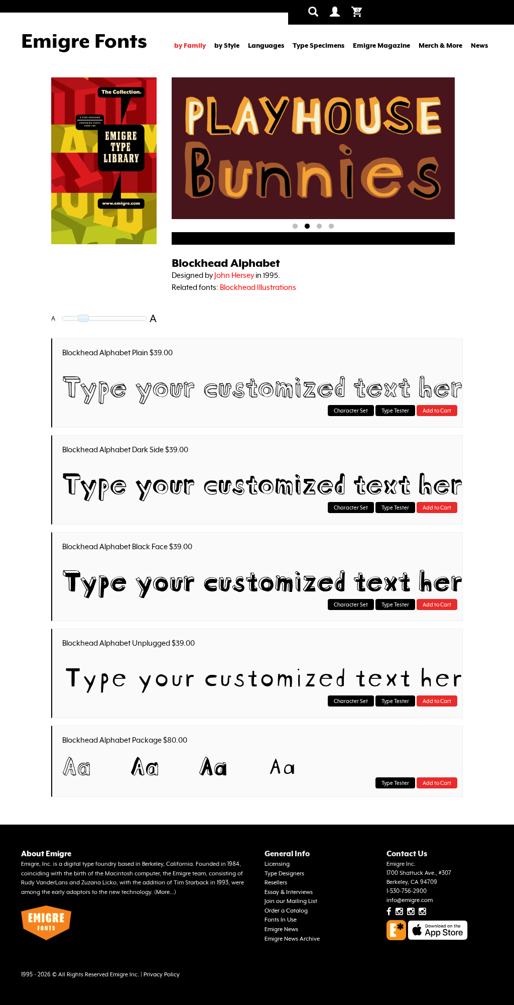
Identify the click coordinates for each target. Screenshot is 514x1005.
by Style (226, 45)
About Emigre (46, 853)
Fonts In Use (281, 920)
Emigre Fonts (84, 41)
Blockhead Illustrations (258, 287)
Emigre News (281, 929)
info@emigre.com (410, 900)
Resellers (276, 882)
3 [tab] (319, 227)
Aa (76, 763)
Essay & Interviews (289, 892)
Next (446, 150)
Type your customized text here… (259, 384)
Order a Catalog (286, 911)
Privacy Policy (162, 974)
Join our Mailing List (291, 901)
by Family (190, 45)
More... (165, 892)
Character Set (351, 411)
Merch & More (440, 45)
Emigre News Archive (292, 939)
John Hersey (234, 275)
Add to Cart (437, 411)
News (479, 45)
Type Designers (284, 873)
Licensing (277, 864)
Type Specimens (318, 45)
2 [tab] (307, 227)
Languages (266, 45)
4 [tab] (331, 227)
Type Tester (395, 411)
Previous (193, 150)
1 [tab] (295, 227)
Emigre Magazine (381, 45)
